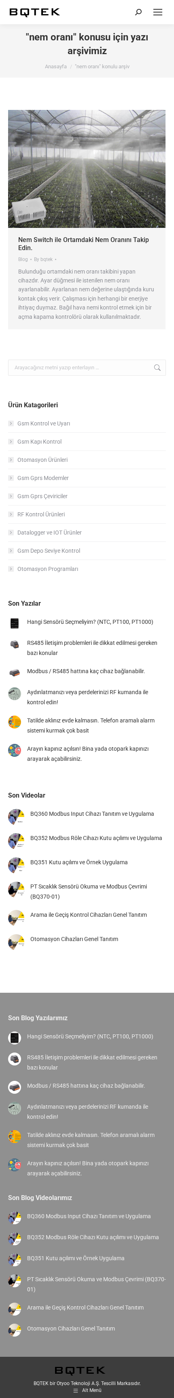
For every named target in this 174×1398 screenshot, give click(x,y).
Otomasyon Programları (47, 569)
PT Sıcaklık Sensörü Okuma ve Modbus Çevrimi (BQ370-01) (88, 891)
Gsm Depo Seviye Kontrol (48, 550)
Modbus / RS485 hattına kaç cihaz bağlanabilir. (86, 671)
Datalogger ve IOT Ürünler (49, 532)
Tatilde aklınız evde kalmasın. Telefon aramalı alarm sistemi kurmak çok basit (91, 725)
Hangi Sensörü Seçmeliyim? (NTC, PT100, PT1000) (90, 622)
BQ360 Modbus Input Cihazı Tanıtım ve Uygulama (92, 814)
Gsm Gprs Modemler (43, 478)
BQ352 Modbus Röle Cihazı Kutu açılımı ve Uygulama (96, 838)
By (43, 259)
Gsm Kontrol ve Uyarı (43, 423)
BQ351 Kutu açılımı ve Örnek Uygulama (79, 862)
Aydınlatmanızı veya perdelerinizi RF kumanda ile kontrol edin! (87, 697)
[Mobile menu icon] (158, 12)
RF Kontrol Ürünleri (41, 514)
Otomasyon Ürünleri (42, 460)
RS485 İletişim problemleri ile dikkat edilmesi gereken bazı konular (92, 648)
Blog (23, 259)
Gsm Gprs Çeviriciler (42, 496)
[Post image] (14, 623)
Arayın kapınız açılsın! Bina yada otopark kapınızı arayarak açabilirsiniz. (88, 753)
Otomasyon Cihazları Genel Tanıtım (74, 939)
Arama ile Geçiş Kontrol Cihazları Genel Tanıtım (88, 915)
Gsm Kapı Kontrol (39, 441)
